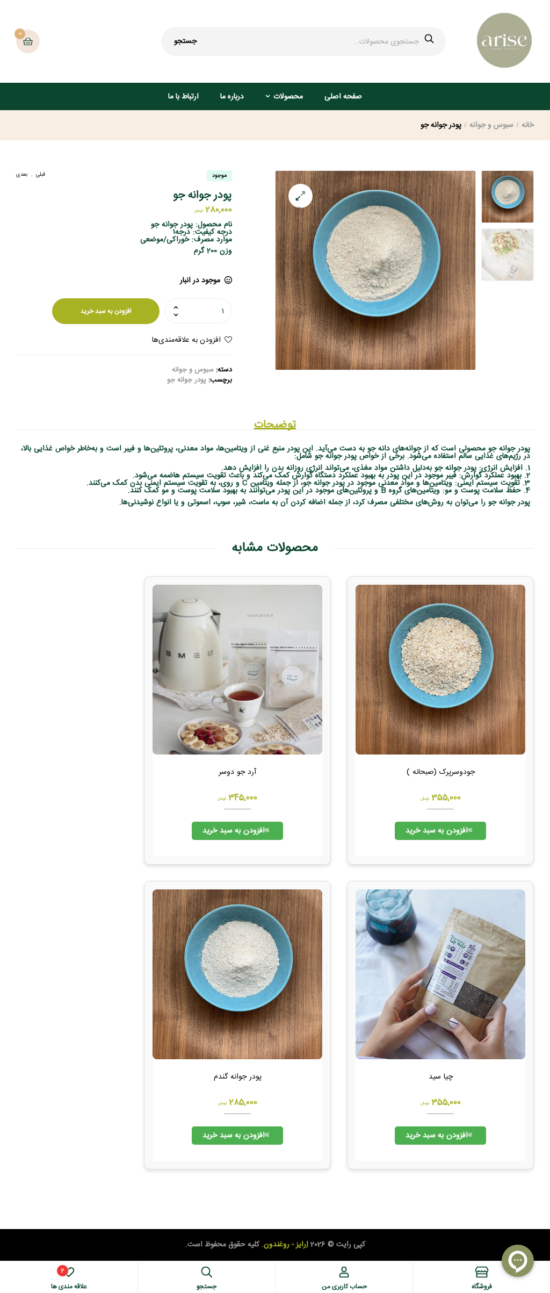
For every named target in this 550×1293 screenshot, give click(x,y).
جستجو (185, 41)
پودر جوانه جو (186, 380)
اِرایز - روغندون (286, 1244)
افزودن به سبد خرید (106, 311)
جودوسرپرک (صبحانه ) (441, 772)
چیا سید (441, 1077)
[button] (300, 196)
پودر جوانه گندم (238, 1077)
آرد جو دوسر (237, 772)
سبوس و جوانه (491, 125)
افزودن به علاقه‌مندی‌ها (186, 340)
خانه (528, 125)
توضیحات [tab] (275, 425)
